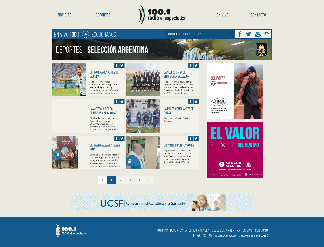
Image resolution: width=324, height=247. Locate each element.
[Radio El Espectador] (162, 15)
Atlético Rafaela (197, 230)
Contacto (258, 15)
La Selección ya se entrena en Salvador (176, 74)
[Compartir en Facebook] (116, 65)
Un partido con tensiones (179, 145)
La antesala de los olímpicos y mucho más (103, 111)
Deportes (103, 15)
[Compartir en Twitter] (121, 65)
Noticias (64, 15)
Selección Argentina (226, 230)
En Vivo (223, 15)
